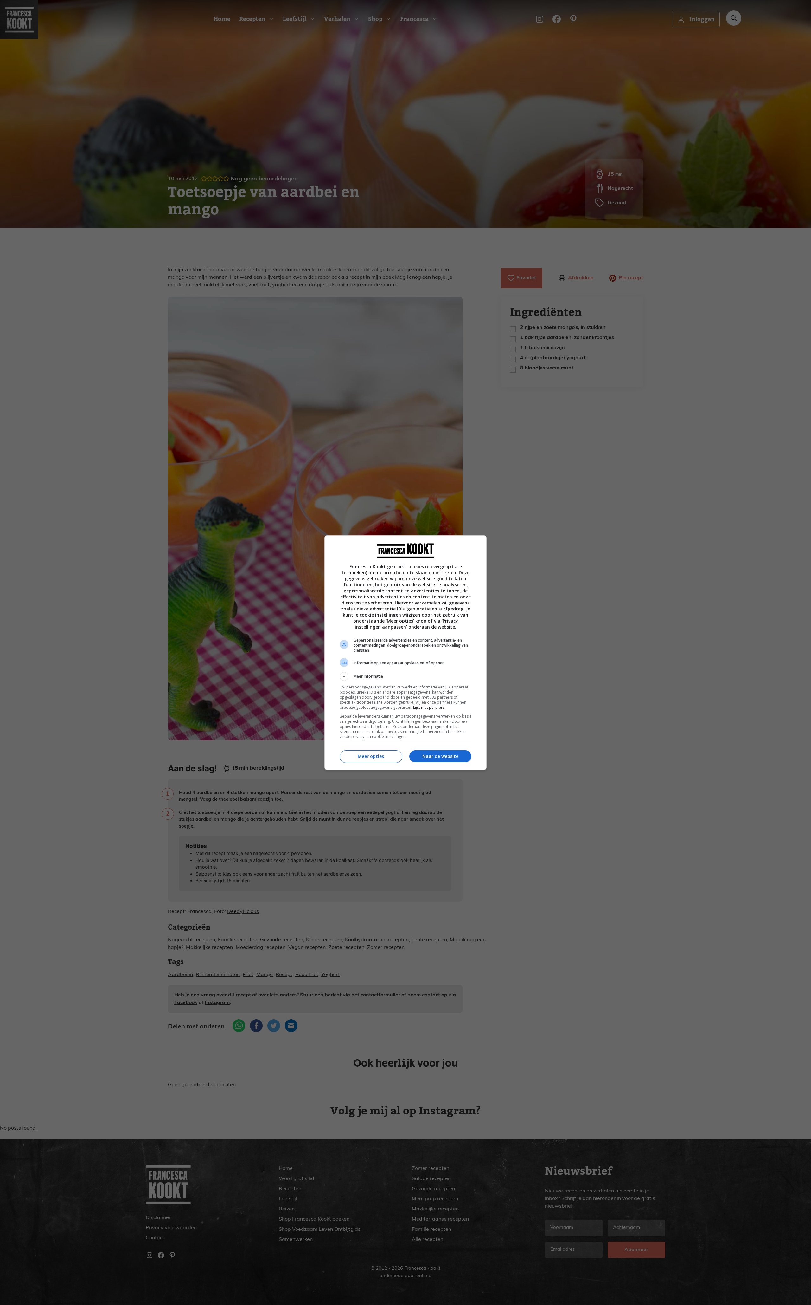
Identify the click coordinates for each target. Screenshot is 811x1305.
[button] (405, 676)
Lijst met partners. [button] (429, 707)
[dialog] (405, 652)
